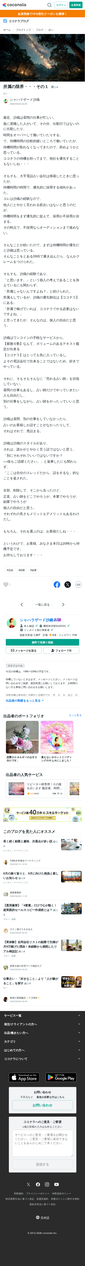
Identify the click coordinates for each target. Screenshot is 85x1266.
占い (50, 29)
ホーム (7, 29)
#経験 (22, 570)
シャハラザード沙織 (36, 619)
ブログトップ (23, 29)
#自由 (10, 570)
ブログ (39, 29)
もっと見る (75, 715)
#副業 (33, 570)
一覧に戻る (42, 604)
